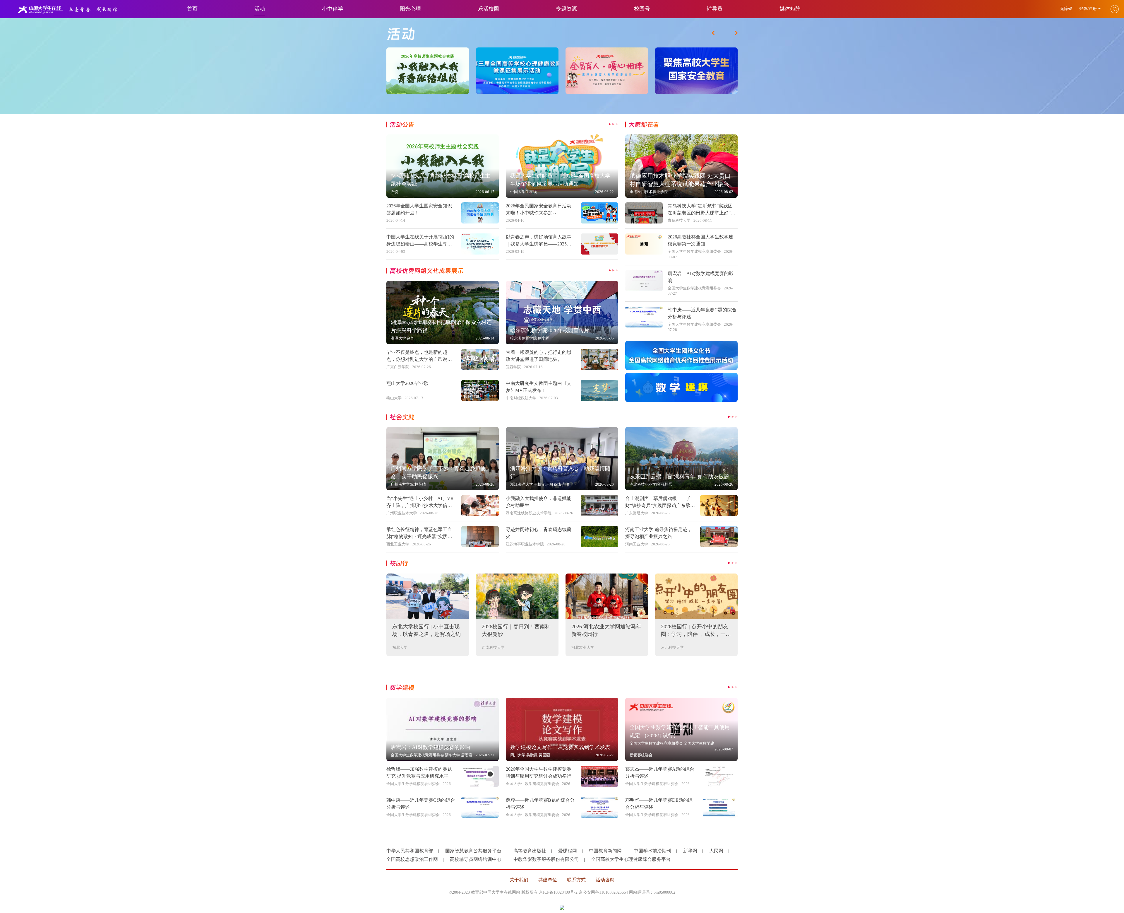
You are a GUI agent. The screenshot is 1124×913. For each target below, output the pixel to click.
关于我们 (519, 879)
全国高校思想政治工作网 (412, 859)
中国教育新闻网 (605, 851)
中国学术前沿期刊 (652, 851)
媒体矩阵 (790, 9)
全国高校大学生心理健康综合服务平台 (631, 859)
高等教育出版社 (529, 851)
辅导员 (714, 9)
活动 (259, 9)
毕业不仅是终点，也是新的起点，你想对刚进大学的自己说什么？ (419, 359)
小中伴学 (332, 9)
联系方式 (576, 879)
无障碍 (1066, 8)
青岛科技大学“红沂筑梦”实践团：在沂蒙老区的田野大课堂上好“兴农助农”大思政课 (702, 212)
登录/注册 (1088, 8)
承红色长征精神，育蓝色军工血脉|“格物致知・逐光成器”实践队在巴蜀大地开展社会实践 (419, 536)
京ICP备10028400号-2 (558, 892)
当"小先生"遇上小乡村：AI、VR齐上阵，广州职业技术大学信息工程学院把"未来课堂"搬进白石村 (421, 505)
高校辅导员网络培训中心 (475, 859)
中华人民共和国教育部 (409, 851)
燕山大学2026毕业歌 (407, 383)
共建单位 (547, 879)
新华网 (690, 851)
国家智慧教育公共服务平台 (473, 851)
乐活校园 (488, 9)
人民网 (716, 851)
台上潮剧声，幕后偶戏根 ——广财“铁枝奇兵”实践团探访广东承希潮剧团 (660, 505)
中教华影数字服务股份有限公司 (546, 859)
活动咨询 (605, 879)
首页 (192, 9)
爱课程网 (567, 851)
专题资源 (566, 9)
